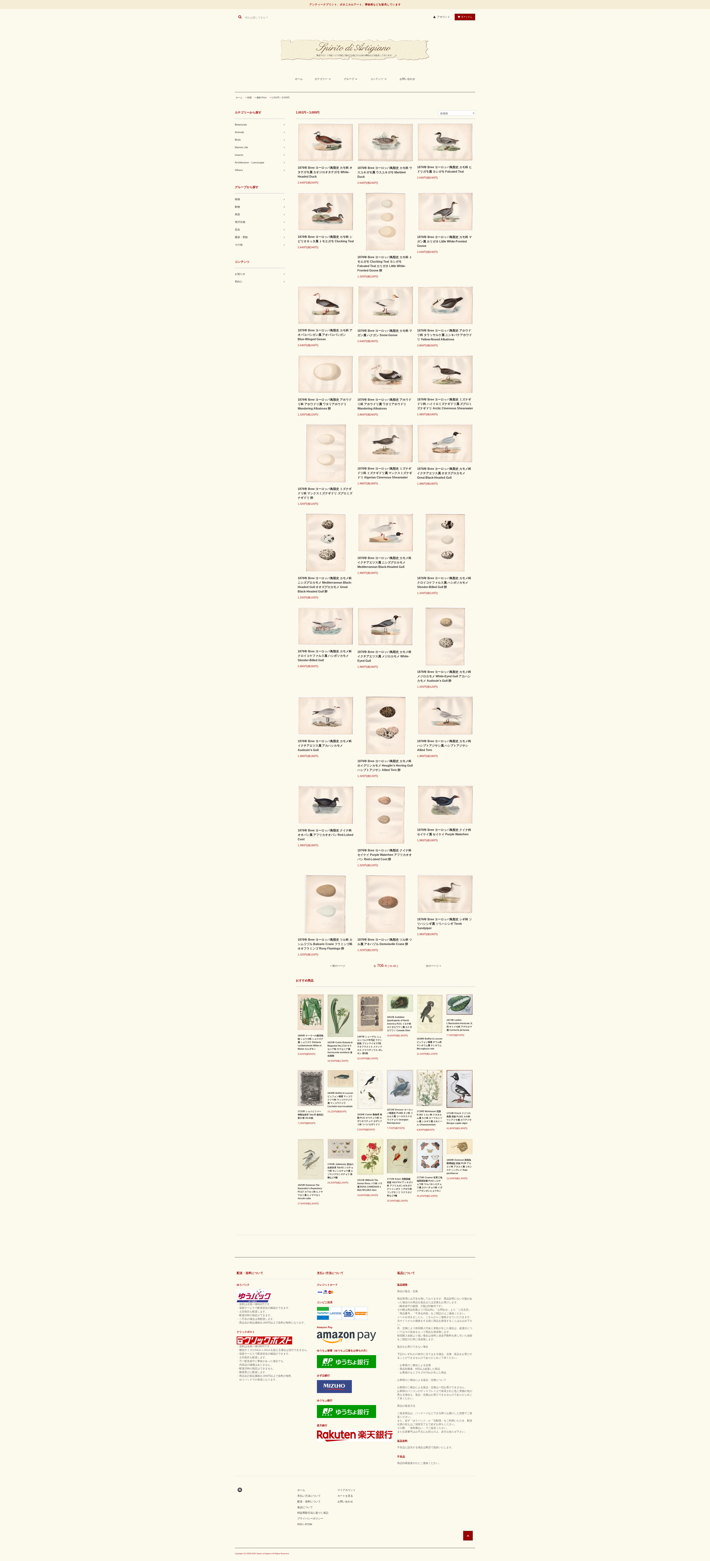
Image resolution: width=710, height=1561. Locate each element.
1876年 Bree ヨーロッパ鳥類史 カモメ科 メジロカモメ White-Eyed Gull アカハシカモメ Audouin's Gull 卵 (444, 676)
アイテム (467, 16)
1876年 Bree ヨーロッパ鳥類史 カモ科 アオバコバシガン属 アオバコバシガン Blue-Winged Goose (325, 335)
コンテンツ (376, 78)
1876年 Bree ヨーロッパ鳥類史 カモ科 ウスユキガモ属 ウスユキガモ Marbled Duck (384, 172)
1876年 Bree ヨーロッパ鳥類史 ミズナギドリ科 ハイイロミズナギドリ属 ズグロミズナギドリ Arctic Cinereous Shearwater (445, 404)
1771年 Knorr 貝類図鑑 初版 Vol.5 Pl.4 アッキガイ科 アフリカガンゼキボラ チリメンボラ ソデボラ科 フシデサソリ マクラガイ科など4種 (400, 1187)
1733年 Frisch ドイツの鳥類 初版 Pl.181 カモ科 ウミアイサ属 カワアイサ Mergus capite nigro (459, 1118)
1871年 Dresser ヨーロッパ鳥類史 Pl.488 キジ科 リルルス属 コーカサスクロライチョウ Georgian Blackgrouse (400, 1116)
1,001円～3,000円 (280, 97)
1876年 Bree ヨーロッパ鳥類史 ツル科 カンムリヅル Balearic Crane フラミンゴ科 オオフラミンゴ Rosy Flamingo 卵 (325, 944)
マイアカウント (346, 1490)
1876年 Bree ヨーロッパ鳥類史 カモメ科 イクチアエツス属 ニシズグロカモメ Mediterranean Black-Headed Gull (384, 562)
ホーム (299, 78)
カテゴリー (321, 78)
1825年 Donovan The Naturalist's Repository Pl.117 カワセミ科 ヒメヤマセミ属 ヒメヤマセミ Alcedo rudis (310, 1192)
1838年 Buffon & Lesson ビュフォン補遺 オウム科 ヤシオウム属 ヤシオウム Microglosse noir (429, 1043)
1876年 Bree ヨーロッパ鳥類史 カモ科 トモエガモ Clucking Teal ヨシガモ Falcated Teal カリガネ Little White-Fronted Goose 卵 (384, 264)
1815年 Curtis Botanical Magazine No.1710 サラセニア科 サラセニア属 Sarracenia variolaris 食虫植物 (339, 1049)
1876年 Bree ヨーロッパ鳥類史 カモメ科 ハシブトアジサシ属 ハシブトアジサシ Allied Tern (444, 746)
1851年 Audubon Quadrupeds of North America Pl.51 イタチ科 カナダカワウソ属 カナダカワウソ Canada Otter (399, 1024)
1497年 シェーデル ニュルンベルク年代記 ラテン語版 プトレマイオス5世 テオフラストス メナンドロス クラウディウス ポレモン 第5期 (370, 1045)
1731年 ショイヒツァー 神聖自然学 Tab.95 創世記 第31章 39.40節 (310, 1114)
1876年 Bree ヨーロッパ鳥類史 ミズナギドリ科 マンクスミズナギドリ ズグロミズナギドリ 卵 (325, 493)
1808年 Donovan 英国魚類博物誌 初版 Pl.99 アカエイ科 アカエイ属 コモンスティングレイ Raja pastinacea (459, 1167)
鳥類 (249, 97)
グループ (349, 78)
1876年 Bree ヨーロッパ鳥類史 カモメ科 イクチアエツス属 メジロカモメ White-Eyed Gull (384, 656)
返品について (305, 1507)
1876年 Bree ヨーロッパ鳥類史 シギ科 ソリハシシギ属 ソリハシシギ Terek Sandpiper (444, 924)
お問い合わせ (407, 78)
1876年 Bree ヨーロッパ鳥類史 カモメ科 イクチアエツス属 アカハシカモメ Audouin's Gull (325, 746)
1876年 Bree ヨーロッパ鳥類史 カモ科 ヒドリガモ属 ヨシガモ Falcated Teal (444, 169)
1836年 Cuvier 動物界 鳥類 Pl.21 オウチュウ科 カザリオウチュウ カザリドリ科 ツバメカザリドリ (369, 1119)
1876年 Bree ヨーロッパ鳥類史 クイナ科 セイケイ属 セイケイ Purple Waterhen (444, 832)
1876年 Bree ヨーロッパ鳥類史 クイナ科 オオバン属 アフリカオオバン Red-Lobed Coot (325, 835)
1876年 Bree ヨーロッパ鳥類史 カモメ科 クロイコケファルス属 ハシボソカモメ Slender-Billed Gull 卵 (444, 583)
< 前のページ (337, 965)
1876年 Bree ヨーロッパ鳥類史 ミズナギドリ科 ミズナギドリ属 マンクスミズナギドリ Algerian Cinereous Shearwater (384, 473)
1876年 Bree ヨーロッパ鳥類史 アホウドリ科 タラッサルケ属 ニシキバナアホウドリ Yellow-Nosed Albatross (444, 335)
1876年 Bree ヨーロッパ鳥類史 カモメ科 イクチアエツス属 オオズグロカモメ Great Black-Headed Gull (444, 473)
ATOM (308, 1524)
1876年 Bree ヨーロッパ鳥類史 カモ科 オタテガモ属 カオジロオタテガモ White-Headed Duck (325, 172)
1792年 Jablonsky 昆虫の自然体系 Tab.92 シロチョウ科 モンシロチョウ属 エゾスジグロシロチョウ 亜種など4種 (340, 1171)
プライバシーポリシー (310, 1518)
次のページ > (433, 965)
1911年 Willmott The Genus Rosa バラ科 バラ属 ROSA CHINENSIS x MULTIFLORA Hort (369, 1185)
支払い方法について (309, 1495)
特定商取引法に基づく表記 (312, 1512)
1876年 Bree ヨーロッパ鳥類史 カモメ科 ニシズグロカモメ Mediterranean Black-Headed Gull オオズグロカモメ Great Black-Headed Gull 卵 (325, 585)
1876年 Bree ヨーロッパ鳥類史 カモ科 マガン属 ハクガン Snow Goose (384, 333)
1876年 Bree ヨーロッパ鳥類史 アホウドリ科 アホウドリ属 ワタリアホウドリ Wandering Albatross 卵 (325, 404)
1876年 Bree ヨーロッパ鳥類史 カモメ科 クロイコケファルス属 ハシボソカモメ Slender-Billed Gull (325, 656)
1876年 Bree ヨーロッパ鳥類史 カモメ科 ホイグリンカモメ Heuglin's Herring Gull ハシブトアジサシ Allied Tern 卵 (385, 766)
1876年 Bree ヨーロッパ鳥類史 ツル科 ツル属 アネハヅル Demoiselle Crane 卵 (384, 942)
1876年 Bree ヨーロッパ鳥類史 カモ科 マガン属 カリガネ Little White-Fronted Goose (444, 241)
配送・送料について (309, 1501)
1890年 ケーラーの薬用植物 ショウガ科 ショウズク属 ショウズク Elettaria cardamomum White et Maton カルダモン (310, 1042)
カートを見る (345, 1495)
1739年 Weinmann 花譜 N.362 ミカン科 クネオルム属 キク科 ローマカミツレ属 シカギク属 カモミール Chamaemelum (429, 1118)
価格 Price (261, 97)
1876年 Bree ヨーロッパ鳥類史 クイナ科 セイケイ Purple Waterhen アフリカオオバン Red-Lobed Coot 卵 (384, 855)
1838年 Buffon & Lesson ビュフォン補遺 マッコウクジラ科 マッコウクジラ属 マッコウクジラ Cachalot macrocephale (340, 1100)
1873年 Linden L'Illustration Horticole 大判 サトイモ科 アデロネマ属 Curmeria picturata (459, 1025)
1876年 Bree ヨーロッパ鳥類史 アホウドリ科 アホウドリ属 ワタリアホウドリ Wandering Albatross (384, 404)
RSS (299, 1524)
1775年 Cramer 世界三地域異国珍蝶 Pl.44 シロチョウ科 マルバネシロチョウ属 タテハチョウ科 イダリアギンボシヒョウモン (429, 1184)
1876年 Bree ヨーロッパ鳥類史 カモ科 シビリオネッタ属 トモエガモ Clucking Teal (326, 239)
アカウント (443, 16)
